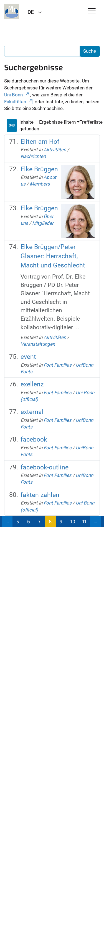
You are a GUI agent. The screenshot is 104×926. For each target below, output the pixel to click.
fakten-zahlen (40, 495)
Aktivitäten (55, 149)
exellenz (32, 384)
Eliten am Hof (40, 141)
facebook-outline (45, 467)
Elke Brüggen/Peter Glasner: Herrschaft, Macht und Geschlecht (53, 256)
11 (84, 521)
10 (72, 521)
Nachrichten (33, 156)
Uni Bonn (13, 95)
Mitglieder (43, 223)
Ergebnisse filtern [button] (57, 122)
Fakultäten (15, 101)
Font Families (58, 365)
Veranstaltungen (38, 344)
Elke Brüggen (39, 169)
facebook (34, 439)
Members (40, 184)
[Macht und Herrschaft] (11, 11)
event (28, 356)
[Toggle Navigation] (92, 11)
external (32, 412)
